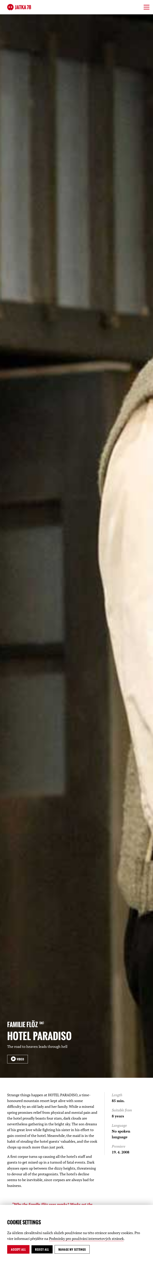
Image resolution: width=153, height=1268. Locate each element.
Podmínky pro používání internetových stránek (86, 1238)
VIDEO (20, 1059)
